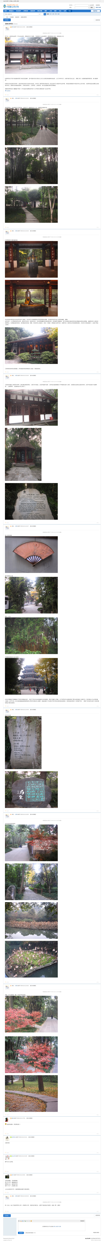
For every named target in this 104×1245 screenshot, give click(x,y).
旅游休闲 (32, 10)
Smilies (31, 1221)
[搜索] (45, 14)
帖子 (40, 14)
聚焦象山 (11, 10)
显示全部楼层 (29, 27)
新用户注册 (98, 7)
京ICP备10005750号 (95, 1238)
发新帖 (6, 20)
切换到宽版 (100, 1)
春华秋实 (14, 1137)
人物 (50, 10)
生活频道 (12, 17)
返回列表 (98, 20)
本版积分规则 (96, 1232)
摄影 (46, 10)
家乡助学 (18, 10)
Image (23, 1221)
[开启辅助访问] (98, 1)
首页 (5, 10)
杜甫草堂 (8, 90)
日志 (60, 10)
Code (29, 1221)
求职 (56, 14)
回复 (8, 94)
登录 (54, 1226)
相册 (55, 10)
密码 (70, 7)
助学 (51, 14)
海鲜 (58, 14)
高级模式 (82, 1221)
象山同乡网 (6, 1)
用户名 (70, 5)
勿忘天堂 (14, 1156)
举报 (98, 94)
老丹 (13, 1175)
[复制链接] (15, 23)
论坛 (69, 10)
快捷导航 (95, 10)
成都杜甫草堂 (24, 17)
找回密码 (98, 5)
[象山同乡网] (11, 5)
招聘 (53, 14)
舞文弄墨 (40, 10)
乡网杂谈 (25, 10)
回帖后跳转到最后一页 (30, 1232)
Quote (27, 1221)
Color (21, 1221)
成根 (13, 1118)
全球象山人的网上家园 (14, 1)
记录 (65, 10)
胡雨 (13, 27)
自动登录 (92, 5)
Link (25, 1221)
